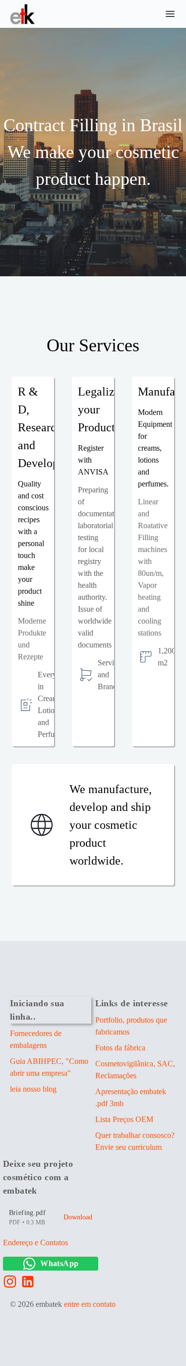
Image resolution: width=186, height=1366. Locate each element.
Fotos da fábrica (120, 1048)
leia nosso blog (33, 1089)
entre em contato (90, 1304)
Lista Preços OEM (124, 1119)
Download (77, 1217)
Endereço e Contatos (35, 1242)
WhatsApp (59, 1263)
